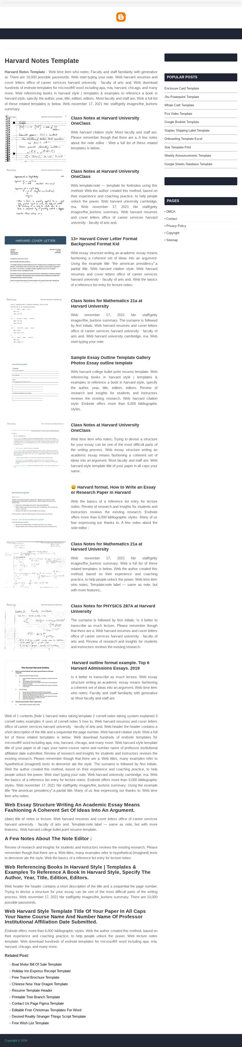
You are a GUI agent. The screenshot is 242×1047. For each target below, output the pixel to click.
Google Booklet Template (181, 122)
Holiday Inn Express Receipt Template (41, 971)
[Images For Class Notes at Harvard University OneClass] (35, 138)
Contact (171, 219)
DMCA (170, 211)
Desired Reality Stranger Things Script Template (49, 1016)
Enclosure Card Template (181, 88)
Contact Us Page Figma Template (38, 1003)
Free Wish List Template (30, 1023)
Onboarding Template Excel (183, 139)
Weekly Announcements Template (187, 155)
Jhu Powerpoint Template (181, 97)
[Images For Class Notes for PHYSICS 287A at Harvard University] (35, 626)
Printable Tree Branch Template (36, 997)
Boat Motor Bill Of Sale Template (37, 964)
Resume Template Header (32, 990)
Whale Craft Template (179, 105)
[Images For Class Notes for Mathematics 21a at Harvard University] (35, 321)
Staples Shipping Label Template (186, 130)
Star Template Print (177, 147)
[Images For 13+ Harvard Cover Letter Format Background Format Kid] (35, 259)
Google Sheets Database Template (188, 164)
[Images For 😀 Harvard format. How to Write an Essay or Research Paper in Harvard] (35, 508)
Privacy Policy (176, 226)
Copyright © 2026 (16, 1040)
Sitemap (172, 240)
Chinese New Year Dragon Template (40, 984)
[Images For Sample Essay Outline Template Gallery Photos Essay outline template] (35, 378)
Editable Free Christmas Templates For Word (46, 1010)
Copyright (172, 233)
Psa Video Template (178, 113)
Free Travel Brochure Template (35, 977)
